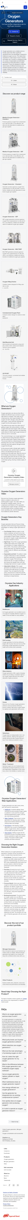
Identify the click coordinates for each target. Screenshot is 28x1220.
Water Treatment (9, 818)
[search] (25, 2)
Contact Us (6, 1151)
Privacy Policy (6, 1204)
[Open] (25, 7)
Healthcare (7, 809)
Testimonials (7, 1180)
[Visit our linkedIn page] (13, 1185)
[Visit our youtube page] (17, 1185)
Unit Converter (7, 1169)
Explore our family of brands (10, 1192)
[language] (2, 2)
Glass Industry (8, 832)
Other (5, 1163)
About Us (6, 1175)
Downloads (7, 1153)
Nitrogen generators (9, 1161)
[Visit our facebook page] (9, 1185)
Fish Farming (8, 825)
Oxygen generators (9, 1159)
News (5, 1178)
